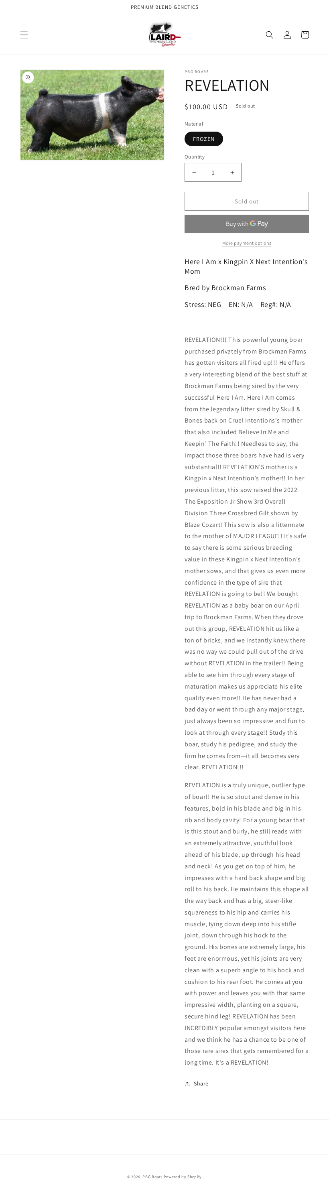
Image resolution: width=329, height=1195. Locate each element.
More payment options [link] (247, 243)
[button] (24, 35)
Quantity (195, 156)
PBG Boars (152, 1176)
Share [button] (201, 1083)
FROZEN (204, 138)
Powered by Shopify (183, 1176)
